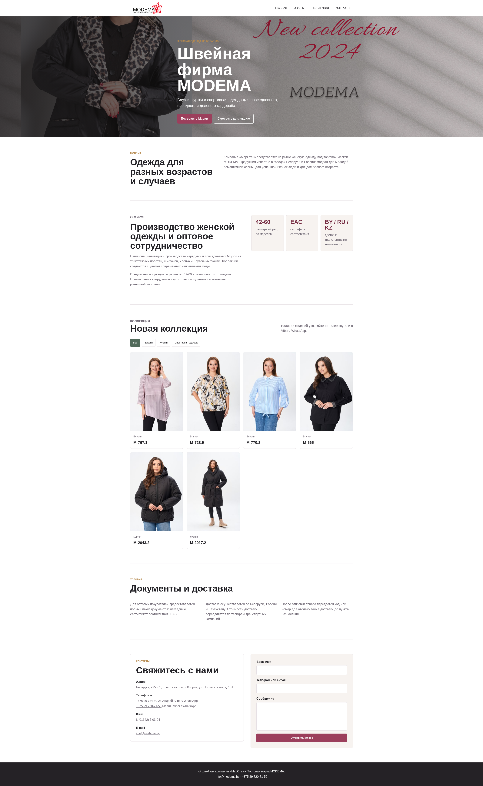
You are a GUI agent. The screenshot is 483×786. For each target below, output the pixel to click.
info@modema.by (148, 733)
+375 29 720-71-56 (149, 706)
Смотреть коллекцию (234, 118)
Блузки (149, 342)
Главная (281, 7)
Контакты (343, 7)
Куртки (164, 342)
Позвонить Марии (194, 118)
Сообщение (265, 698)
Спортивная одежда (186, 342)
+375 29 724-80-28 (149, 700)
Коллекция (321, 7)
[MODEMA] (147, 8)
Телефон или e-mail (270, 680)
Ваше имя (263, 661)
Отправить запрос (302, 737)
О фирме (300, 7)
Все (135, 342)
